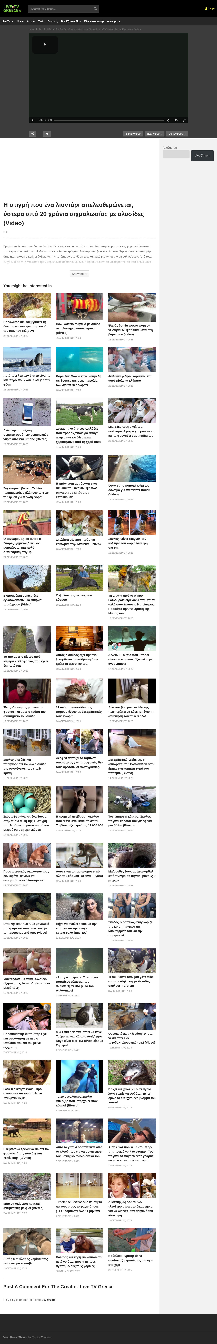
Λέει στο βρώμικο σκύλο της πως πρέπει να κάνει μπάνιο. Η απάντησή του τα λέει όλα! (131, 712)
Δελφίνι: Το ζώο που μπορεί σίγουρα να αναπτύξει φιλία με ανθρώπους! (130, 659)
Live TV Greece (97, 1286)
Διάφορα (112, 21)
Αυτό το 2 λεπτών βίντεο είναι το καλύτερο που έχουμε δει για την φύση (26, 380)
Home (20, 21)
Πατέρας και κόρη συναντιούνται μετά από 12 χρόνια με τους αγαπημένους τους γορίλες (79, 1261)
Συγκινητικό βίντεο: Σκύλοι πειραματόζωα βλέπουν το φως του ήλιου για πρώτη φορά (26, 493)
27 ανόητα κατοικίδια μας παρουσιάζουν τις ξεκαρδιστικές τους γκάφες (79, 712)
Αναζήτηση (170, 147)
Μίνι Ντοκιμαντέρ (94, 21)
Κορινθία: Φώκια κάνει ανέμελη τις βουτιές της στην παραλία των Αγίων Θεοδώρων (78, 381)
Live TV (6, 21)
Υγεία (41, 21)
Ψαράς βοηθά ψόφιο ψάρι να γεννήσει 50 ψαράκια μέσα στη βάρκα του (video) (130, 330)
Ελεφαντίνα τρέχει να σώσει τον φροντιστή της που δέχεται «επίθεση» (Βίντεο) (26, 1153)
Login (211, 8)
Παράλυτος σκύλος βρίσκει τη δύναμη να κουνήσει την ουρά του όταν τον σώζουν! (24, 326)
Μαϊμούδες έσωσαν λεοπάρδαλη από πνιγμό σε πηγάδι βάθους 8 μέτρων (131, 876)
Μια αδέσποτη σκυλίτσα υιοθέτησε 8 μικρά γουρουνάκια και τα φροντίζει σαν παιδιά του (131, 431)
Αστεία (31, 21)
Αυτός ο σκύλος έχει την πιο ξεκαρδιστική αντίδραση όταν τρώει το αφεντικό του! (77, 659)
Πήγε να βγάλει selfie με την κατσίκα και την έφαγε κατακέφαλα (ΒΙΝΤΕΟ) (76, 928)
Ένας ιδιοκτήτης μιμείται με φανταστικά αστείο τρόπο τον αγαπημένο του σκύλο (24, 712)
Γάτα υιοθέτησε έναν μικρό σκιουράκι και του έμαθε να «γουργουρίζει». (22, 1093)
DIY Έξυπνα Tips (71, 21)
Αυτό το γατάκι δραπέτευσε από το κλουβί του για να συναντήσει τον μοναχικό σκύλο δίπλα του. (79, 1151)
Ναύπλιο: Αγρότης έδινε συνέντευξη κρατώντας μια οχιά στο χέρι (130, 1260)
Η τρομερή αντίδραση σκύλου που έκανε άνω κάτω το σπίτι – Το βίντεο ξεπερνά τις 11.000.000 (79, 821)
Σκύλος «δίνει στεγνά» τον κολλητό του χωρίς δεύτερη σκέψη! (128, 543)
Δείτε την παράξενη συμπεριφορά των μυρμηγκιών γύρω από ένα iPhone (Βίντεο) (25, 435)
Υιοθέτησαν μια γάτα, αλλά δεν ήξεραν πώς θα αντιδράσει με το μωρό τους (26, 983)
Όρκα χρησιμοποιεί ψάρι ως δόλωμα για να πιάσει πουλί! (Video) (129, 490)
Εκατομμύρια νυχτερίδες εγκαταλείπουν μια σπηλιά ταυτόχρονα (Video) (22, 600)
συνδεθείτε (48, 1299)
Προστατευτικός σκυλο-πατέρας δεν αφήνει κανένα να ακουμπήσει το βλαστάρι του (26, 876)
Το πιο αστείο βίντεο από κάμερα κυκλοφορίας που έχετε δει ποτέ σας (25, 661)
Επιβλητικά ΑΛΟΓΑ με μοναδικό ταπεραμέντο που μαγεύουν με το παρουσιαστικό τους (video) (26, 928)
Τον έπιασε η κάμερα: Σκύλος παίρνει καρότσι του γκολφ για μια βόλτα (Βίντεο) (130, 821)
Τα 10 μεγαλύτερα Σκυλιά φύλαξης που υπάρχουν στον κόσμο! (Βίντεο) (77, 1101)
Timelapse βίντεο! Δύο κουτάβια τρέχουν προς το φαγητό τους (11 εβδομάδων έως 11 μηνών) (79, 1206)
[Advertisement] (79, 170)
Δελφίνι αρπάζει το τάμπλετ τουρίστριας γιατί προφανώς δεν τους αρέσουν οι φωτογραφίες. (79, 762)
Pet (5, 232)
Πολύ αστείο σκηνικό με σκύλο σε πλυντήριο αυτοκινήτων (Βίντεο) (78, 328)
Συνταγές (53, 21)
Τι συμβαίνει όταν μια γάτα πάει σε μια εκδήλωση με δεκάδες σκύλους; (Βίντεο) (131, 981)
